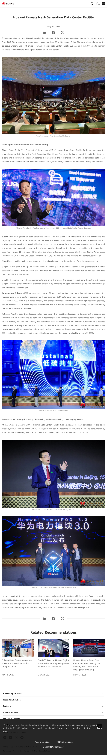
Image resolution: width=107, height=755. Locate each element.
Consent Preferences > (53, 747)
